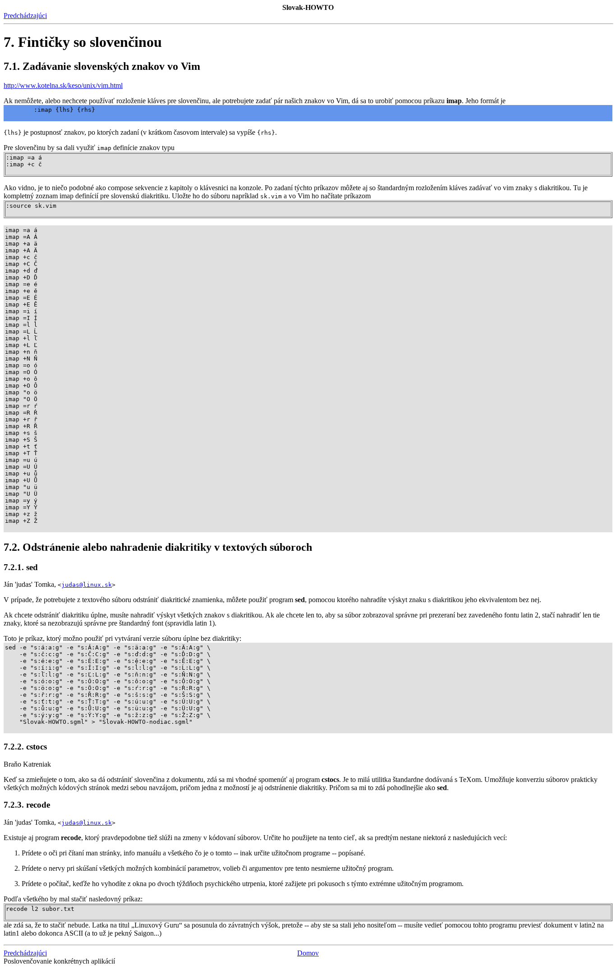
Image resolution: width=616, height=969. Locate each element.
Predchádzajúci (25, 15)
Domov (308, 953)
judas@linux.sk (86, 584)
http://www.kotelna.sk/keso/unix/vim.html (63, 85)
